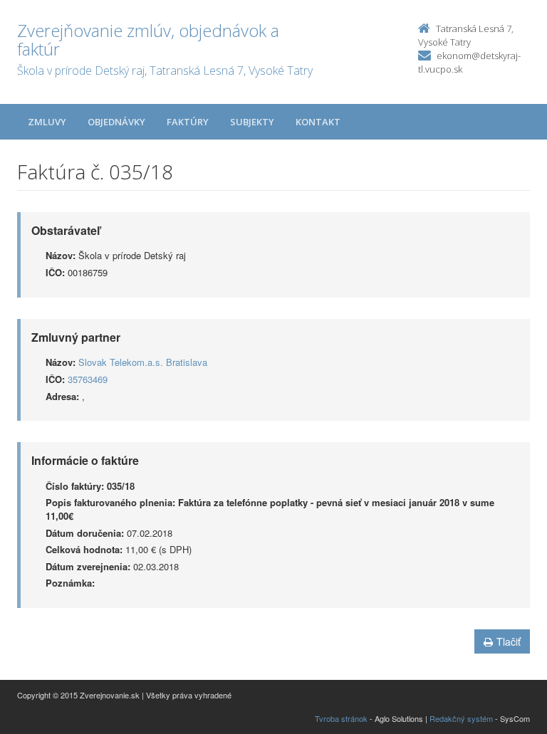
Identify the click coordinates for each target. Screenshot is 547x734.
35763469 (88, 379)
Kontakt (318, 121)
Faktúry (188, 121)
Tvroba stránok (341, 718)
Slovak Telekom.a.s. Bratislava (142, 362)
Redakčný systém (461, 718)
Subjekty (252, 121)
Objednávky (116, 121)
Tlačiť (508, 641)
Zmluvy (47, 121)
